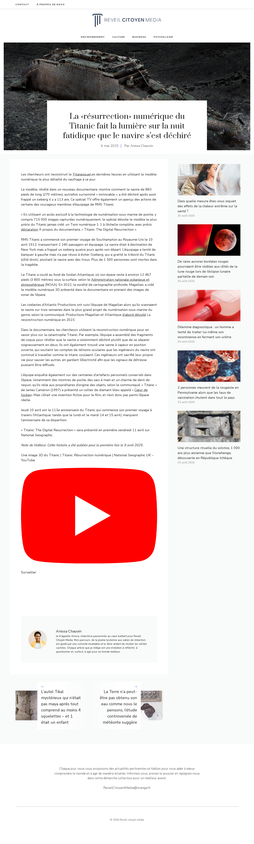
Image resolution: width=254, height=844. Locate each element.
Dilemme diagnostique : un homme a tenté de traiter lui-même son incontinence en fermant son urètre (206, 332)
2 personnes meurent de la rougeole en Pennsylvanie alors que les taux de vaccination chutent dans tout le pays (208, 392)
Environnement (93, 36)
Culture (118, 36)
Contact (22, 4)
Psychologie (163, 36)
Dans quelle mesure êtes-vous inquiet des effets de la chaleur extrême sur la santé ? (207, 206)
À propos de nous (51, 4)
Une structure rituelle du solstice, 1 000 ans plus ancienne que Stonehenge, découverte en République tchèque (209, 453)
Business (139, 36)
